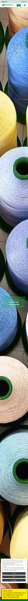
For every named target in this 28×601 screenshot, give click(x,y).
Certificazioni (14, 303)
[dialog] (14, 571)
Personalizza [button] (14, 580)
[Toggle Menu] (18, 5)
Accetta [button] (14, 573)
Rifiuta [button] (14, 576)
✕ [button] (25, 560)
